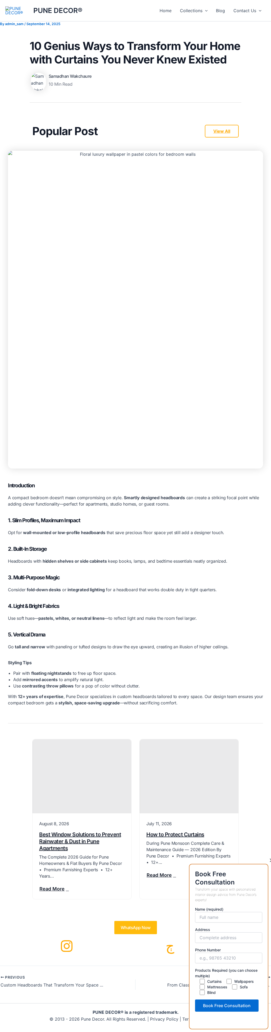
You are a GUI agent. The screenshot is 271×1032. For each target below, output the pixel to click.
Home (165, 10)
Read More (52, 889)
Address (202, 929)
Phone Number (208, 950)
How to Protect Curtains (175, 834)
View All (221, 131)
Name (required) (209, 909)
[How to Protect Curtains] (189, 776)
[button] (205, 10)
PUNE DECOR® (57, 10)
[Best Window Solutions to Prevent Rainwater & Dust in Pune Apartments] (82, 776)
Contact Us (244, 10)
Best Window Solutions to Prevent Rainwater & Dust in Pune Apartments (80, 841)
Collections (191, 10)
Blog (220, 10)
